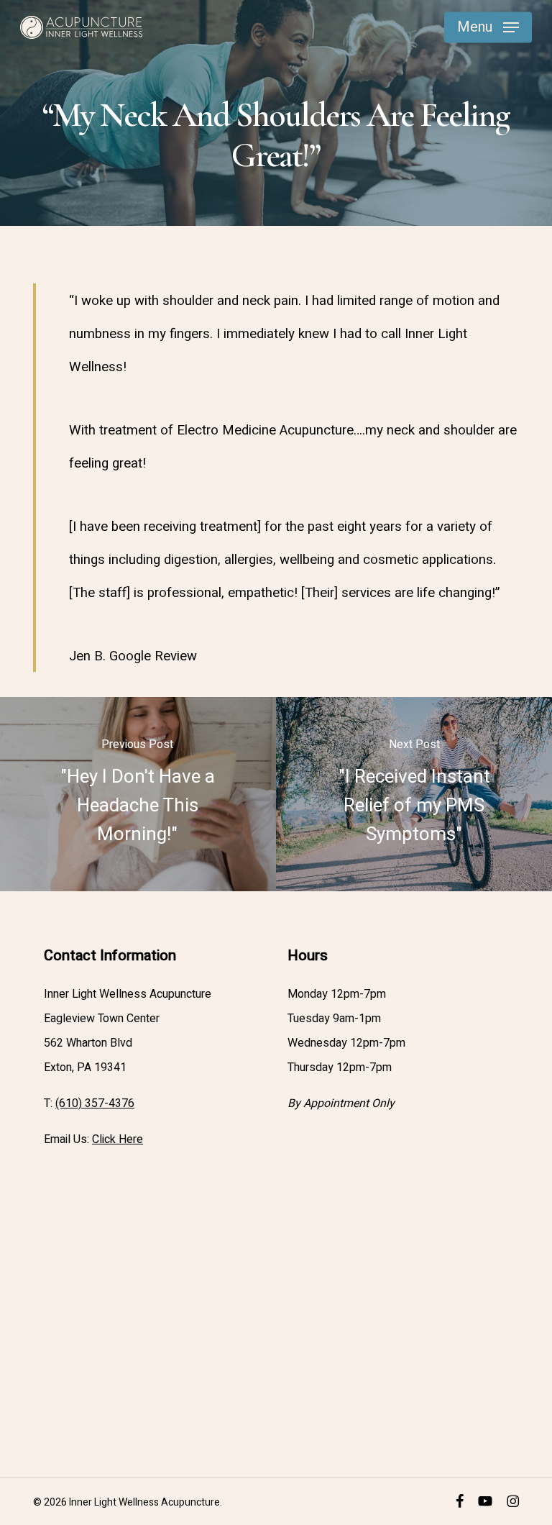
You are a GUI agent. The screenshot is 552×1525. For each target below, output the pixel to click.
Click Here (117, 1139)
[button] (488, 27)
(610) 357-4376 (94, 1103)
